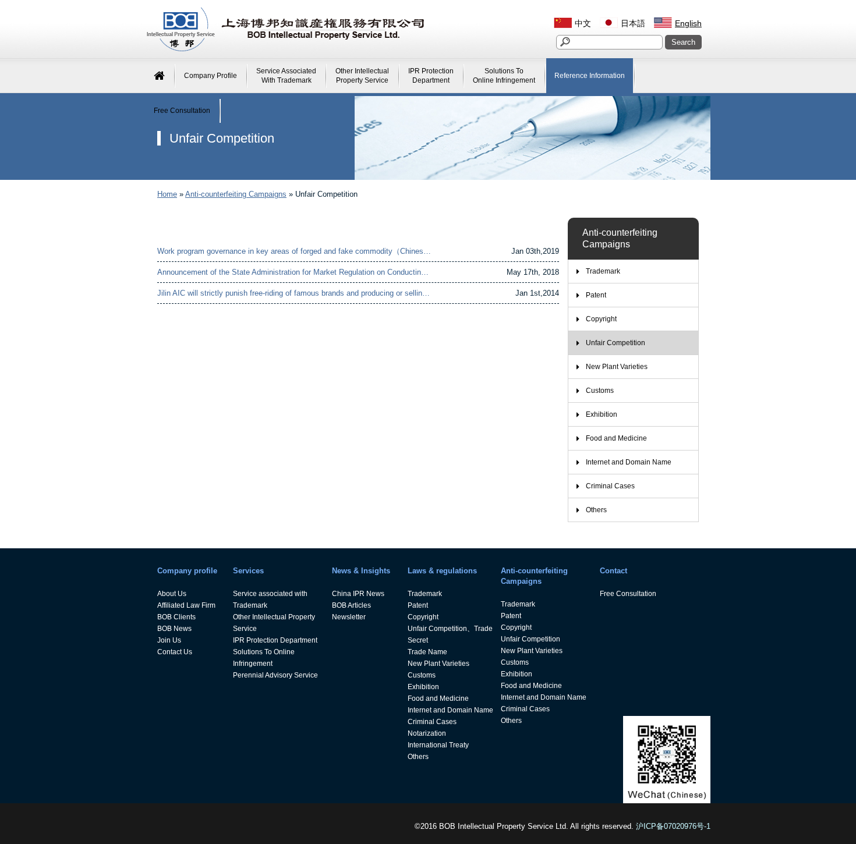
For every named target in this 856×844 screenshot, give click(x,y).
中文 (583, 23)
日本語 (633, 23)
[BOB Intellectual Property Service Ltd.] (285, 49)
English (688, 23)
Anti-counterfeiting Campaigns (235, 194)
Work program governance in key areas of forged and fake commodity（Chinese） (296, 251)
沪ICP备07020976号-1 (673, 826)
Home (167, 194)
